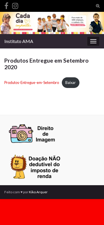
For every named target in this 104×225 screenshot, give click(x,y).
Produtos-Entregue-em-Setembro (31, 82)
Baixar (70, 82)
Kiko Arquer (38, 192)
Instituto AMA (18, 41)
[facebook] (6, 5)
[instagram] (15, 5)
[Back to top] (91, 212)
